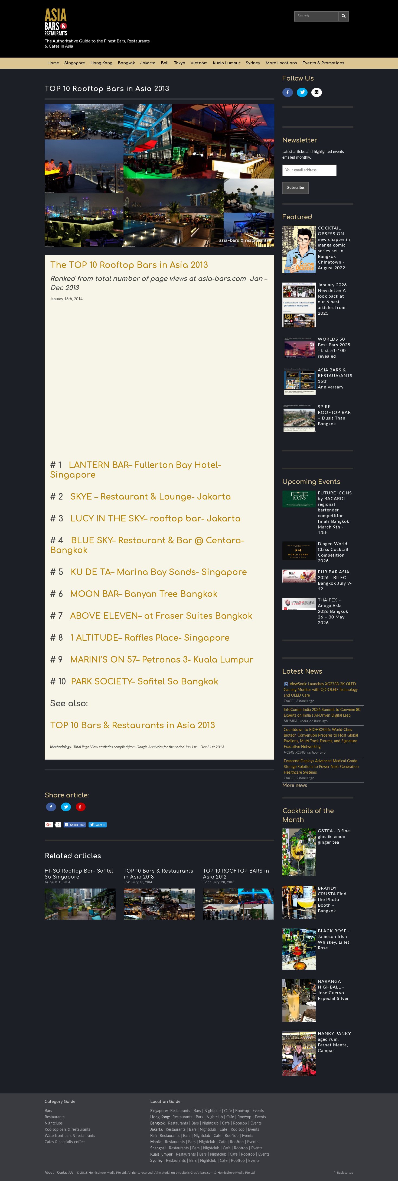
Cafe (228, 1111)
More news (294, 785)
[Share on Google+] (80, 807)
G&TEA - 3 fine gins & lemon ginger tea (334, 836)
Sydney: (157, 1161)
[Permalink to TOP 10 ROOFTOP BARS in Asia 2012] (238, 904)
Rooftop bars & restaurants (67, 1130)
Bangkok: (158, 1123)
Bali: (153, 1136)
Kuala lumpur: (162, 1154)
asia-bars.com (203, 1172)
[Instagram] (316, 92)
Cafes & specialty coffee (64, 1142)
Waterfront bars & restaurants (70, 1136)
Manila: (156, 1142)
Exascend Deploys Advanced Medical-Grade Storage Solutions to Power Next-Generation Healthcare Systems (321, 766)
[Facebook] (287, 92)
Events (258, 1111)
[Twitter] (302, 92)
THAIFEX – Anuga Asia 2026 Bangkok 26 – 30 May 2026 (333, 611)
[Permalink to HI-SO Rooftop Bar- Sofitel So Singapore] (80, 904)
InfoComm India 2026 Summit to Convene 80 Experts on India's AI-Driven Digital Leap (322, 712)
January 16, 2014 (138, 882)
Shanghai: (158, 1148)
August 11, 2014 (58, 882)
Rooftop (242, 1111)
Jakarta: (156, 1130)
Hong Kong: (160, 1117)
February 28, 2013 (218, 882)
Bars (48, 1111)
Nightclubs (54, 1123)
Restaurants (54, 1117)
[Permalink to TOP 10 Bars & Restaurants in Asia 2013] (159, 904)
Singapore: (159, 1111)
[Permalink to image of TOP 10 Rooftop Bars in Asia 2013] (159, 175)
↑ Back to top (343, 1172)
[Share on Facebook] (51, 807)
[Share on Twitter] (66, 807)
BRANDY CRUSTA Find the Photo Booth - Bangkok (332, 899)
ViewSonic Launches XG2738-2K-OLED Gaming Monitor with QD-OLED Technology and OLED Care (321, 689)
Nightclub (212, 1111)
